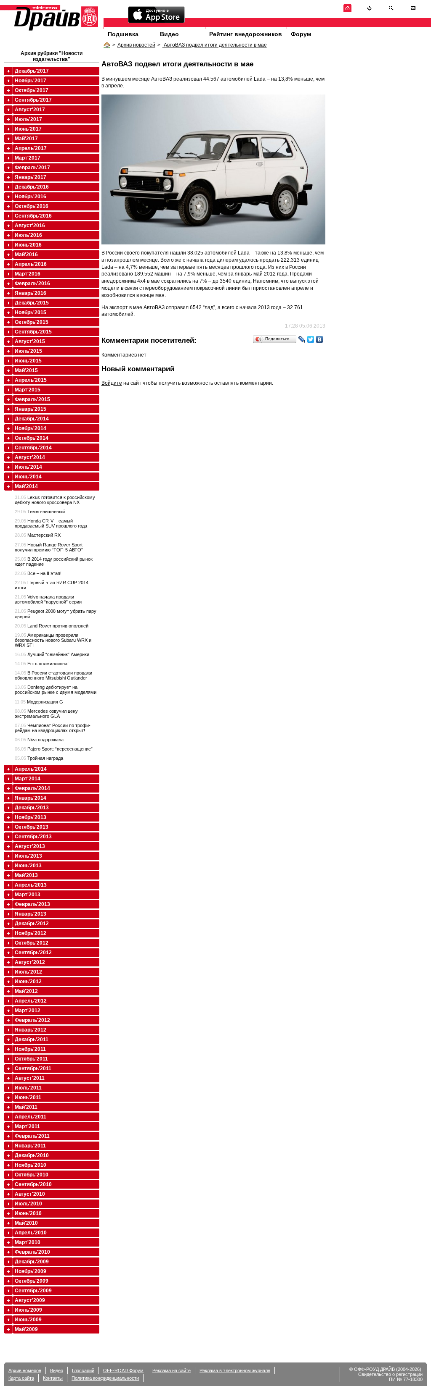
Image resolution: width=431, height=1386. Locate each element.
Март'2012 (27, 1010)
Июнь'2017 (28, 129)
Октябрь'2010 (31, 1175)
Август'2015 (30, 341)
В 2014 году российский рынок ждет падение (54, 561)
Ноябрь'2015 (30, 312)
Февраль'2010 (32, 1252)
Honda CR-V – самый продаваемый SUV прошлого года (51, 523)
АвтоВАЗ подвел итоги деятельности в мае (214, 45)
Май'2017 (26, 139)
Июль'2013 (28, 856)
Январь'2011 (30, 1146)
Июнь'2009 (28, 1320)
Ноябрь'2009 (30, 1271)
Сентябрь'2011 (33, 1068)
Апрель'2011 (30, 1117)
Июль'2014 (28, 467)
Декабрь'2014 (32, 419)
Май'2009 (26, 1329)
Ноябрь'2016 (30, 197)
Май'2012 (26, 991)
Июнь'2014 (28, 477)
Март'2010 (27, 1242)
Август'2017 (30, 110)
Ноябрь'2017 (30, 81)
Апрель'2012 (31, 1001)
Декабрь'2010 (32, 1155)
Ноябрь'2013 (30, 817)
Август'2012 (30, 962)
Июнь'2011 (28, 1097)
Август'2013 (30, 846)
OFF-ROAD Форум (123, 1370)
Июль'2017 (28, 119)
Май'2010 (26, 1223)
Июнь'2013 (28, 866)
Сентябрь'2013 (33, 837)
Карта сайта (21, 1378)
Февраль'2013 (32, 904)
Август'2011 (30, 1078)
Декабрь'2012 (32, 924)
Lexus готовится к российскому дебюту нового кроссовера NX (55, 500)
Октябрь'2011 (31, 1059)
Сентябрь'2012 (33, 953)
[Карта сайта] (369, 10)
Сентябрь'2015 (33, 332)
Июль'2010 (28, 1204)
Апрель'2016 (31, 264)
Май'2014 (26, 486)
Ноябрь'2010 (30, 1165)
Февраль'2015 (32, 399)
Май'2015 (26, 370)
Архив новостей (136, 45)
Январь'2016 (30, 293)
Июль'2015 (28, 351)
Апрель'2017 (31, 148)
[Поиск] (391, 10)
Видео (169, 34)
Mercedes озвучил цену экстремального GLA (46, 714)
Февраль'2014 (32, 788)
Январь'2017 (30, 177)
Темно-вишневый (40, 511)
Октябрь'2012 (31, 943)
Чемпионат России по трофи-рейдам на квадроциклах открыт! (52, 728)
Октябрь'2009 (31, 1281)
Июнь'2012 (28, 981)
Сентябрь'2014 (33, 448)
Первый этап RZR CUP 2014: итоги (52, 585)
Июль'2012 (28, 972)
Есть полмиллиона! (42, 663)
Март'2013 (27, 895)
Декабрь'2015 (32, 303)
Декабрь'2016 (32, 187)
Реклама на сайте (171, 1370)
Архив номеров (24, 1370)
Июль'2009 (28, 1310)
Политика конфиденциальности (105, 1378)
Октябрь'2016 (31, 206)
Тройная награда (39, 758)
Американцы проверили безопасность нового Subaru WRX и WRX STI (53, 640)
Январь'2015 (30, 409)
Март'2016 (27, 274)
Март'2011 (27, 1126)
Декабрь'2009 (32, 1262)
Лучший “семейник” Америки (52, 654)
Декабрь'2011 (31, 1039)
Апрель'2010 (31, 1233)
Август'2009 (30, 1300)
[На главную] (347, 10)
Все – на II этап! (38, 573)
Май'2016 (26, 254)
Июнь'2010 (28, 1213)
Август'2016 (30, 225)
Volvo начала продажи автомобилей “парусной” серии (48, 599)
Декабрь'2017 (32, 71)
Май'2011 (26, 1107)
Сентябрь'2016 (33, 216)
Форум (301, 34)
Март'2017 (27, 158)
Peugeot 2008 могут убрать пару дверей (55, 614)
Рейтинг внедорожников (245, 34)
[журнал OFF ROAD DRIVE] (55, 30)
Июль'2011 (28, 1088)
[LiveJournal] (302, 339)
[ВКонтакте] (319, 339)
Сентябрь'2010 (33, 1184)
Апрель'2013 (31, 885)
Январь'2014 (30, 798)
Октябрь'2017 (31, 90)
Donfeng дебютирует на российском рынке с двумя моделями (55, 690)
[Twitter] (310, 339)
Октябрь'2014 (31, 438)
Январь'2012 (30, 1030)
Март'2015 (27, 390)
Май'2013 (26, 875)
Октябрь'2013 (31, 827)
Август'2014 (30, 457)
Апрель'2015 (31, 380)
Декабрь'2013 (32, 808)
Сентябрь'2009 (33, 1291)
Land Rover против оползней (51, 625)
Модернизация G (39, 701)
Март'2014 (27, 779)
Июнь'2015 (28, 361)
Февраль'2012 (32, 1020)
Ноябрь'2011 (30, 1049)
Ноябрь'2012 (30, 933)
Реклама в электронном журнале (235, 1370)
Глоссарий (83, 1370)
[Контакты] (413, 10)
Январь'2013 (30, 914)
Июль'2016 (28, 235)
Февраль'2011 (32, 1136)
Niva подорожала (39, 739)
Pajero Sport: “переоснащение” (54, 748)
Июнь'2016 (28, 245)
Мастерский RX (38, 535)
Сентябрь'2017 (33, 100)
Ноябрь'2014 (30, 428)
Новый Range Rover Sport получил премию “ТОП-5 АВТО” (49, 547)
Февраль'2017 (32, 168)
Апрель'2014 (31, 769)
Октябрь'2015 (31, 322)
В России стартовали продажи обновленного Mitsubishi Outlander (53, 675)
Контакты (53, 1378)
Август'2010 (30, 1194)
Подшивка (123, 34)
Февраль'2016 (32, 283)
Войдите (111, 383)
